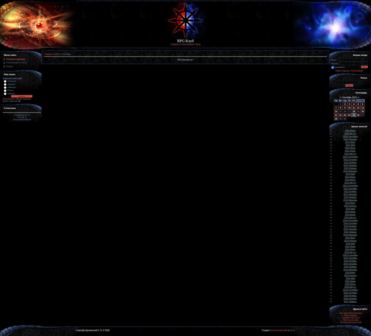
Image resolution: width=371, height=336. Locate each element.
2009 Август (350, 133)
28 (336, 119)
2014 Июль (350, 214)
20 (363, 111)
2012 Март (350, 142)
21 (336, 115)
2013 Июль (350, 180)
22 (340, 115)
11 (354, 108)
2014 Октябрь (350, 223)
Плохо (11, 90)
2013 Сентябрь (350, 185)
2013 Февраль (350, 171)
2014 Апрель (350, 206)
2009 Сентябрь (350, 136)
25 (354, 115)
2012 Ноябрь (350, 162)
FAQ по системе (351, 320)
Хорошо (11, 84)
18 (354, 111)
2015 (56, 54)
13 (363, 108)
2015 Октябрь (350, 258)
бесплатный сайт (279, 330)
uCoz (292, 330)
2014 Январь (350, 197)
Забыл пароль (342, 71)
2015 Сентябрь (350, 255)
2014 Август (350, 217)
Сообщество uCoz (351, 317)
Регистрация (187, 44)
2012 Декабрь (350, 165)
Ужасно (11, 93)
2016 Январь (350, 267)
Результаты (8, 99)
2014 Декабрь (350, 229)
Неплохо (12, 87)
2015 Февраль (350, 235)
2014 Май (350, 209)
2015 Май (350, 243)
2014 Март (350, 203)
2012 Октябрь (350, 159)
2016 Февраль (350, 269)
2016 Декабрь (350, 298)
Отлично (12, 81)
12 (358, 108)
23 (345, 115)
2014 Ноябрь (350, 226)
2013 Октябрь (350, 188)
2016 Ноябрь (350, 295)
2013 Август (350, 183)
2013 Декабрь (350, 194)
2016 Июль (350, 284)
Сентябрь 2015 (349, 97)
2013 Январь (350, 168)
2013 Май (350, 174)
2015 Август (350, 252)
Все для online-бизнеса (351, 313)
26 (358, 115)
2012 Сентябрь (350, 156)
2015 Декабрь (350, 264)
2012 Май (350, 145)
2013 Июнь (350, 177)
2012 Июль (350, 151)
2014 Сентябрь (350, 220)
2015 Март (350, 238)
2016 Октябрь (350, 293)
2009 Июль (350, 130)
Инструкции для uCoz (350, 322)
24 (349, 115)
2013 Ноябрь (350, 191)
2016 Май (350, 278)
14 (336, 111)
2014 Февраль (350, 200)
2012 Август (350, 154)
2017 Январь (350, 301)
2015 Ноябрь (350, 261)
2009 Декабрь (350, 139)
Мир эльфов (351, 315)
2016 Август (350, 287)
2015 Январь (350, 232)
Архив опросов (23, 99)
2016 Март (350, 272)
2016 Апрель (350, 275)
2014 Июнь (350, 211)
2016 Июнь (350, 281)
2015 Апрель (350, 240)
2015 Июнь (350, 246)
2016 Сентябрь (350, 290)
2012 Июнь (350, 148)
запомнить (339, 67)
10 (349, 108)
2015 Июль (350, 249)
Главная (175, 44)
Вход (198, 44)
